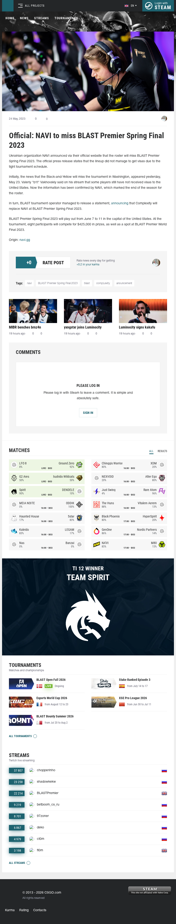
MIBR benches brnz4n (25, 327)
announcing (119, 203)
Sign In (88, 413)
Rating (24, 910)
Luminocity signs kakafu (137, 327)
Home (10, 18)
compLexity (103, 283)
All (151, 451)
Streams (41, 18)
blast (87, 283)
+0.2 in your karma (88, 264)
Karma (10, 910)
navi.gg (24, 240)
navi (29, 283)
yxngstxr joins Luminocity (83, 327)
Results (162, 451)
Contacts (39, 910)
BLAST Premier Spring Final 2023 (58, 283)
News (24, 18)
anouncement (124, 283)
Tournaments (66, 18)
